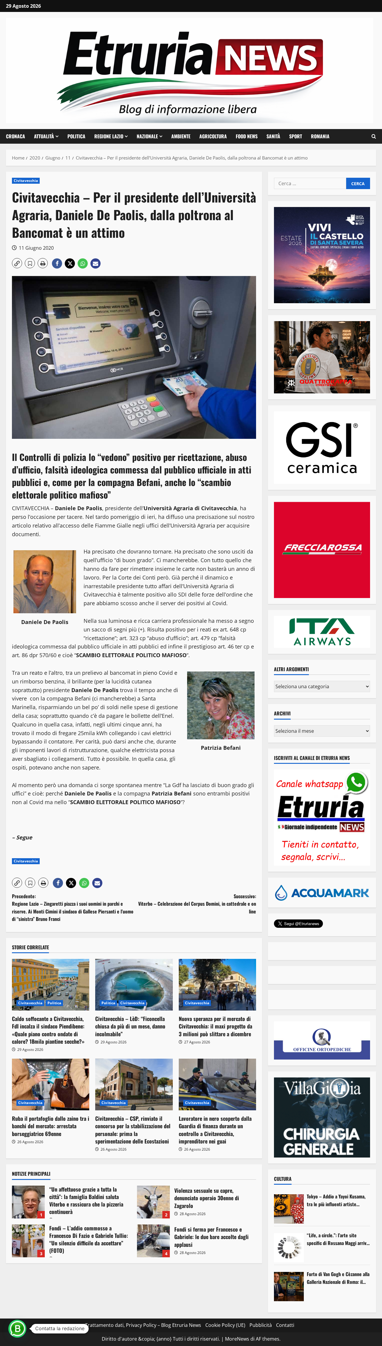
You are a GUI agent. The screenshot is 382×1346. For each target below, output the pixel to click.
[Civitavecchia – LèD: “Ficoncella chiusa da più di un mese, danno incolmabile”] (133, 985)
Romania (320, 136)
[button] (374, 136)
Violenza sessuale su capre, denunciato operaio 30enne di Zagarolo (153, 1202)
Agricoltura (213, 136)
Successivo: (197, 904)
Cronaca (15, 136)
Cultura (283, 1178)
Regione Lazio (108, 136)
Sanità (273, 136)
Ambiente (180, 136)
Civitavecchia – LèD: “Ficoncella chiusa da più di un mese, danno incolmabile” (130, 1026)
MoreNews (237, 1339)
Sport (295, 136)
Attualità (44, 136)
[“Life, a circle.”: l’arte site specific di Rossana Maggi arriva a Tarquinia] (289, 1247)
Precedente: (72, 908)
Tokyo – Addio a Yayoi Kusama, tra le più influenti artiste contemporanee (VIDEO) (336, 1200)
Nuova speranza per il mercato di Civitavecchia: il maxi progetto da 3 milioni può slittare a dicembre (215, 1026)
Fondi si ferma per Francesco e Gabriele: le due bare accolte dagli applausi (153, 1240)
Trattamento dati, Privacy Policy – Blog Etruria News (143, 1325)
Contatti (285, 1325)
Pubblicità (260, 1325)
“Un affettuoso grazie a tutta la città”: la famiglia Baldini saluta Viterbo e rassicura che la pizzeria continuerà (28, 1202)
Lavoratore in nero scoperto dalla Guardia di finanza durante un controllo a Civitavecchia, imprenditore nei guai (215, 1129)
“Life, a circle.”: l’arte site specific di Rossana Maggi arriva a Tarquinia (338, 1239)
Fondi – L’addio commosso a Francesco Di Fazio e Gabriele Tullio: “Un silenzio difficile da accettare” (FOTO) (28, 1240)
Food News (247, 136)
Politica (76, 136)
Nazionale (147, 136)
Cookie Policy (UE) (225, 1325)
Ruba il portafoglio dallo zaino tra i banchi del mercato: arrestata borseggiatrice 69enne (50, 1125)
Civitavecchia (26, 180)
